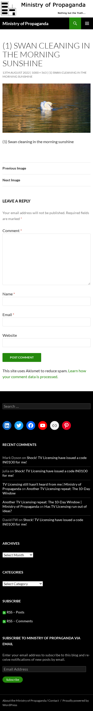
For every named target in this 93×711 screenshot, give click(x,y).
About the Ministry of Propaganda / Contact (30, 700)
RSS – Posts (15, 612)
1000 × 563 (39, 72)
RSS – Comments (19, 621)
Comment (12, 230)
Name (8, 293)
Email (8, 314)
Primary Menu (87, 23)
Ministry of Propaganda (25, 23)
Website (9, 335)
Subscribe (12, 679)
